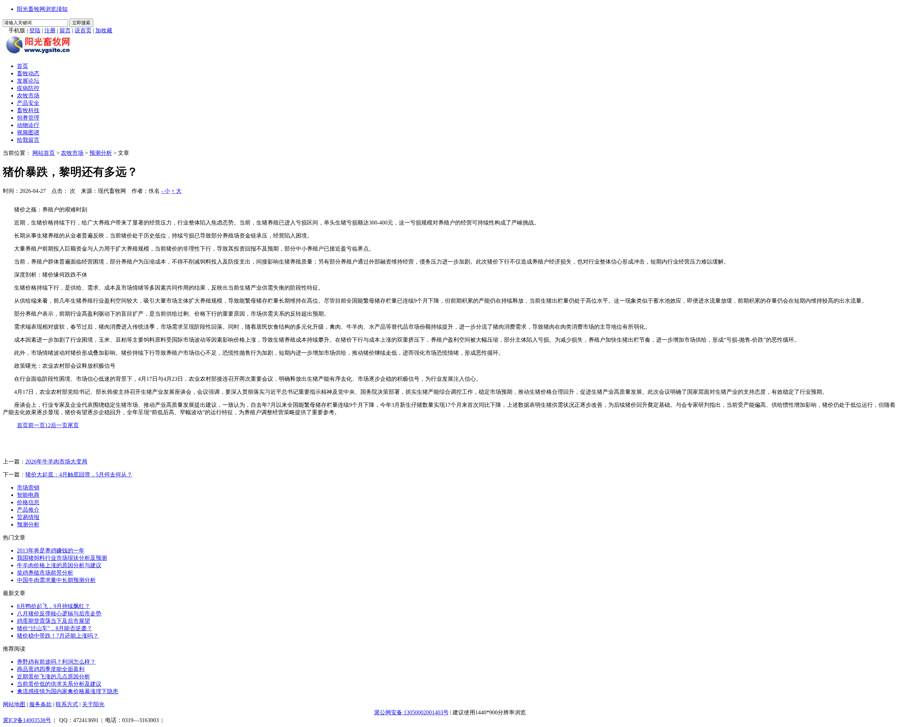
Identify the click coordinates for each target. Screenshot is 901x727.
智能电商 (28, 495)
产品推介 (28, 510)
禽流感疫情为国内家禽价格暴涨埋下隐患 (67, 691)
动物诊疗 (28, 125)
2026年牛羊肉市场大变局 (56, 461)
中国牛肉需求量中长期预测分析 (56, 580)
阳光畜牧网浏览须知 (42, 9)
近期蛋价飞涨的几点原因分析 (53, 676)
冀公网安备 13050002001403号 (411, 712)
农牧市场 (28, 96)
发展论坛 (28, 81)
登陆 (34, 30)
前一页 (36, 425)
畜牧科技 (28, 110)
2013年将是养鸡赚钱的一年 (50, 551)
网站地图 (14, 704)
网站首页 (43, 153)
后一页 (59, 425)
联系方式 (67, 704)
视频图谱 (28, 132)
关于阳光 (93, 704)
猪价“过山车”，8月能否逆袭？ (54, 628)
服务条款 (40, 704)
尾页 (73, 425)
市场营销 (28, 488)
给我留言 (28, 140)
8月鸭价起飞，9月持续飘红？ (53, 606)
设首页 (83, 30)
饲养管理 (28, 118)
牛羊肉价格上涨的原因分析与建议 (59, 565)
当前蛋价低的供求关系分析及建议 (59, 684)
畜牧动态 (28, 73)
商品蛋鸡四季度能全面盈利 (50, 669)
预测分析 (100, 153)
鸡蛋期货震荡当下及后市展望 (53, 621)
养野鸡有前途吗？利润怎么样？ (56, 662)
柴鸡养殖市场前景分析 (45, 573)
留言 (65, 30)
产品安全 (28, 103)
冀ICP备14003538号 (27, 720)
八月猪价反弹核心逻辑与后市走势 (59, 614)
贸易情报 (28, 517)
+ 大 (176, 191)
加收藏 (103, 30)
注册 (50, 30)
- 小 (165, 191)
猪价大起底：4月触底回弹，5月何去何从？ (78, 475)
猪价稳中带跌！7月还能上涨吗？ (58, 636)
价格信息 (28, 502)
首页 (22, 66)
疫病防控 (28, 88)
